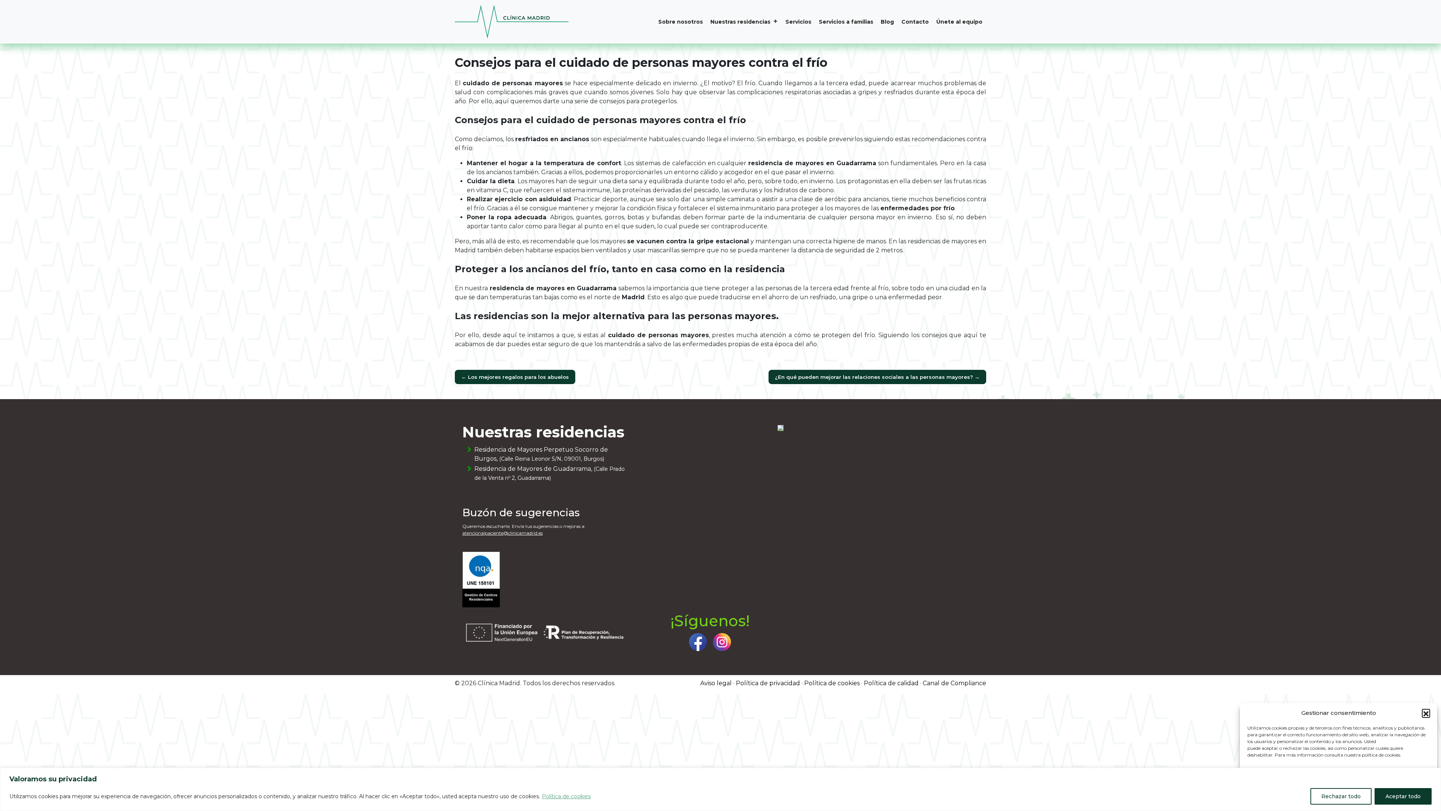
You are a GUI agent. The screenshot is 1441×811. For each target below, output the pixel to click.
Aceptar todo (1403, 796)
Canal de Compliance (954, 683)
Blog (887, 21)
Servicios (798, 21)
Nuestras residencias (740, 21)
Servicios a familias (846, 21)
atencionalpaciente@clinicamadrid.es (502, 533)
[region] (720, 789)
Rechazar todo (1341, 796)
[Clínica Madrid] (512, 22)
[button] (1426, 713)
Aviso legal (716, 683)
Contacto (915, 21)
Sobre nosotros (680, 21)
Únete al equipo (959, 21)
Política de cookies (566, 796)
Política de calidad (891, 683)
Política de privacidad (768, 683)
